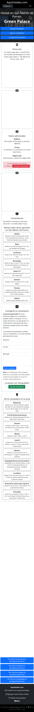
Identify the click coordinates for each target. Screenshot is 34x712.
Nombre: (6, 340)
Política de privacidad (18, 698)
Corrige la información (17, 37)
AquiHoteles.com (17, 2)
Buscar (8, 6)
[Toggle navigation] (30, 6)
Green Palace (17, 21)
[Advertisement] (17, 110)
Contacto (17, 690)
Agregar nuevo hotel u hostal (17, 694)
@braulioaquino (15, 707)
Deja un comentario (17, 33)
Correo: (5, 347)
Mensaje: (6, 354)
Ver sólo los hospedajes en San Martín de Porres (17, 680)
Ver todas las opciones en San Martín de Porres (17, 660)
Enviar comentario (9, 368)
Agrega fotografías (17, 29)
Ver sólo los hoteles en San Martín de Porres (17, 667)
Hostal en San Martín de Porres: (17, 14)
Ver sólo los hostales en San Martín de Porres (17, 673)
